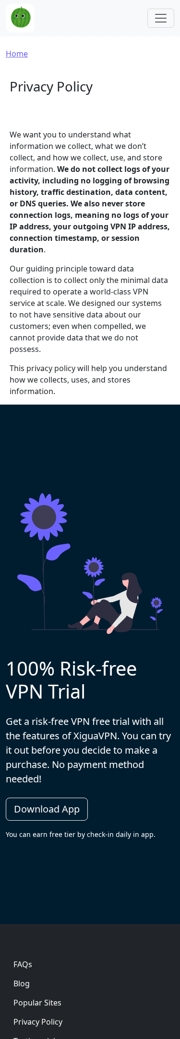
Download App (47, 808)
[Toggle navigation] (160, 18)
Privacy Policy (37, 1021)
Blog (21, 983)
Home (17, 53)
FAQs (22, 964)
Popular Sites (37, 1002)
